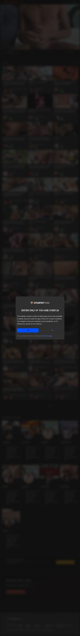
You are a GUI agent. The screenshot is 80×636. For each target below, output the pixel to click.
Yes (28, 330)
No (52, 330)
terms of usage (47, 336)
